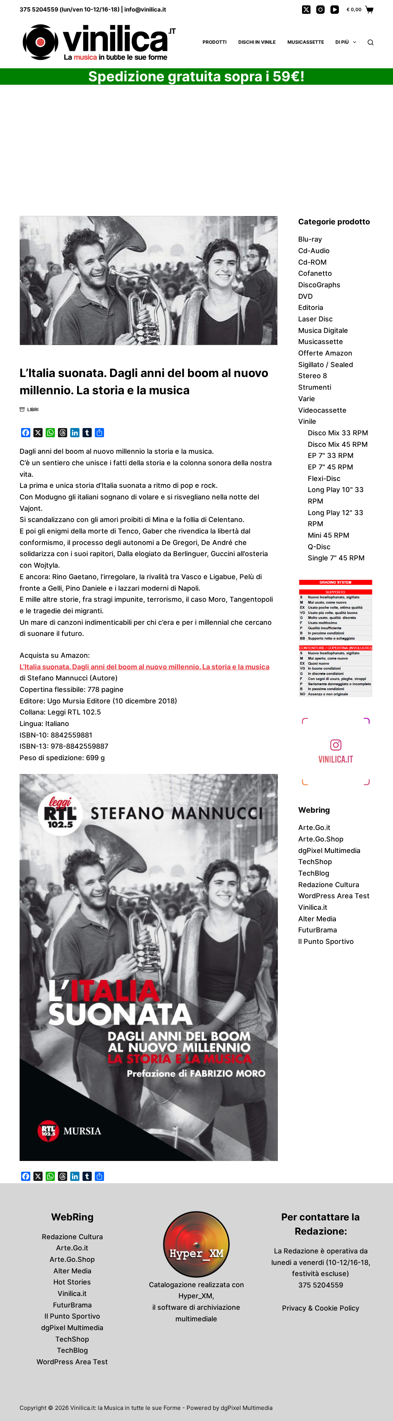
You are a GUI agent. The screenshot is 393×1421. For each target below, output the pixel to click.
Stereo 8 (312, 376)
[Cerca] (370, 42)
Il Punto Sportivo (326, 941)
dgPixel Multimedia (329, 850)
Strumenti (314, 387)
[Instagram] (320, 9)
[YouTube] (334, 9)
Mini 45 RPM (328, 535)
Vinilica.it (312, 907)
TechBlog (313, 873)
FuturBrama (317, 930)
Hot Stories (72, 1282)
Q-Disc (319, 547)
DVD (305, 296)
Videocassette (322, 410)
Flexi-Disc (324, 478)
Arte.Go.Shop (320, 839)
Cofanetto (315, 273)
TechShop (315, 862)
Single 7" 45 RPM (336, 558)
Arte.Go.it (314, 827)
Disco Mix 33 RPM (338, 433)
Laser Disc (315, 319)
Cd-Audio (314, 251)
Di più (342, 42)
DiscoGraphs (319, 285)
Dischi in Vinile (257, 42)
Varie (306, 399)
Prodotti (214, 42)
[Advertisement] (196, 159)
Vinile (307, 421)
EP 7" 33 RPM (330, 455)
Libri (32, 409)
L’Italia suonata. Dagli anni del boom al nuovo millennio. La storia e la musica (144, 667)
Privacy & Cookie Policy (320, 1308)
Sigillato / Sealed (325, 365)
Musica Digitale (323, 330)
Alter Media (317, 919)
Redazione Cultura (328, 885)
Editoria (310, 307)
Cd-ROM (312, 262)
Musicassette (305, 42)
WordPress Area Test (334, 896)
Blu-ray (310, 239)
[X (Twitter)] (306, 9)
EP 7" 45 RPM (330, 467)
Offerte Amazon (325, 353)
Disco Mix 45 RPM (338, 444)
